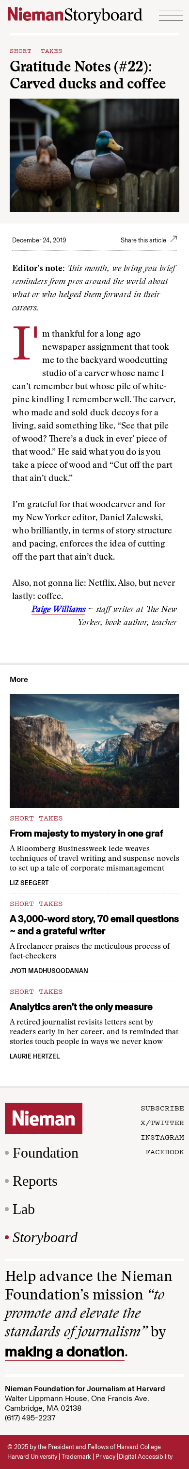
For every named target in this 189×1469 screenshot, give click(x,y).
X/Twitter (162, 1122)
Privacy (105, 1456)
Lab (24, 1209)
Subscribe (162, 1107)
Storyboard (45, 1237)
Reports (35, 1181)
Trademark (76, 1456)
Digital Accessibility (146, 1456)
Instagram (162, 1136)
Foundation (46, 1152)
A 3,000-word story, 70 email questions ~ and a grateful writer (94, 925)
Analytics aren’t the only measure (81, 1006)
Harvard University (32, 1456)
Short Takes (36, 50)
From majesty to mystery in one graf (86, 833)
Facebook (164, 1151)
